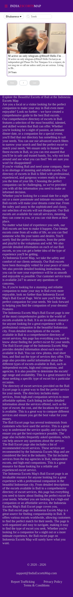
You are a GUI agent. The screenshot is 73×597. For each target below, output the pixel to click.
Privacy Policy (53, 581)
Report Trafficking (23, 581)
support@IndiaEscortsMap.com (36, 573)
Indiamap (25, 6)
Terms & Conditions (36, 585)
